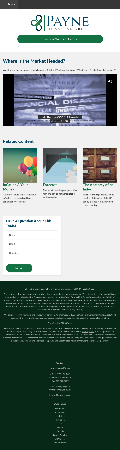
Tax (60, 423)
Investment (60, 412)
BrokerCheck (89, 289)
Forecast (50, 185)
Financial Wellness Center (60, 39)
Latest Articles (60, 435)
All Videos (60, 439)
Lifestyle (60, 431)
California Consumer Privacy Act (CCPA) (97, 314)
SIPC (91, 331)
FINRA (85, 331)
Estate (60, 416)
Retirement (60, 408)
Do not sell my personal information (93, 318)
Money (60, 427)
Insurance (60, 419)
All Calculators (60, 442)
